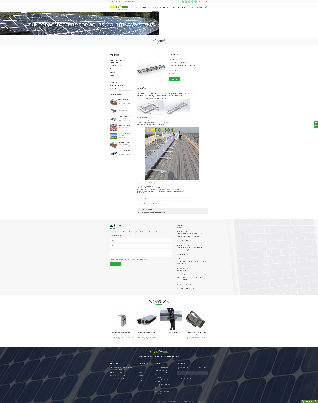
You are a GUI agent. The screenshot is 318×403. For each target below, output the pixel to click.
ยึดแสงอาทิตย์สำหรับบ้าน (163, 201)
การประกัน (141, 378)
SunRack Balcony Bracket (117, 89)
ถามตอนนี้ (174, 79)
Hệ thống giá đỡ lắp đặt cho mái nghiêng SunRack (119, 61)
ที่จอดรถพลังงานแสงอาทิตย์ (161, 370)
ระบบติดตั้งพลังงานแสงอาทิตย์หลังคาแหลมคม (124, 125)
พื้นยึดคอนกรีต (158, 377)
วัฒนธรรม (191, 8)
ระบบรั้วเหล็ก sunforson (147, 209)
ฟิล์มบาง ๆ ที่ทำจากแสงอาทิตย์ (196, 332)
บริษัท (140, 373)
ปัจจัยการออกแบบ (143, 380)
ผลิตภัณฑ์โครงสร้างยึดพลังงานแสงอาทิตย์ (182, 201)
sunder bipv (113, 82)
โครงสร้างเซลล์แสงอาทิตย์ (152, 198)
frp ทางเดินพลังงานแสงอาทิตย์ (147, 204)
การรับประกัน (164, 8)
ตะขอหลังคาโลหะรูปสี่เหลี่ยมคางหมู (162, 394)
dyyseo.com (192, 401)
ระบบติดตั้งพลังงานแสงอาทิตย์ (161, 367)
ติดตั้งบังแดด (113, 72)
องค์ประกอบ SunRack (156, 44)
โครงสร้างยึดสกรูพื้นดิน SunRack (124, 133)
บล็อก (140, 388)
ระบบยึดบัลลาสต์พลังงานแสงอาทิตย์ (124, 116)
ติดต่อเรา (199, 8)
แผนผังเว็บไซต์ (200, 401)
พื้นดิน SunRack (114, 69)
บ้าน (137, 8)
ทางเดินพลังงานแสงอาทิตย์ (163, 204)
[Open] (316, 124)
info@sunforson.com (130, 1)
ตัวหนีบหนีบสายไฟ (146, 332)
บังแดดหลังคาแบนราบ (116, 66)
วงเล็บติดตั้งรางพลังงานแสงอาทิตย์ (162, 391)
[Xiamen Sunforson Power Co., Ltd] (119, 7)
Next (212, 323)
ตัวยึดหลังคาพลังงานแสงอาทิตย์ (168, 198)
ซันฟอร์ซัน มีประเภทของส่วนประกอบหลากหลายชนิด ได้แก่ (155, 212)
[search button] (206, 8)
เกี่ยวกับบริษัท (145, 8)
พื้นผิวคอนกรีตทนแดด (123, 99)
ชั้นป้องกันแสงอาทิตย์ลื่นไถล (185, 198)
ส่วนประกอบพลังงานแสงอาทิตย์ (147, 201)
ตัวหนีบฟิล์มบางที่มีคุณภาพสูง (124, 150)
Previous (106, 323)
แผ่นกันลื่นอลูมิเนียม (117, 236)
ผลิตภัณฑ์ (155, 8)
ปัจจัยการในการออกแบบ (178, 8)
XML (206, 401)
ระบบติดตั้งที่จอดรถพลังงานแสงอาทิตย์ (124, 108)
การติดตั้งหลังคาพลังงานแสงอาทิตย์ (163, 384)
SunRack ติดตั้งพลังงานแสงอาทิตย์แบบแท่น (124, 142)
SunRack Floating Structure (117, 85)
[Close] (316, 129)
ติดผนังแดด (113, 76)
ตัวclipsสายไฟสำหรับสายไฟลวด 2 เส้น (171, 333)
